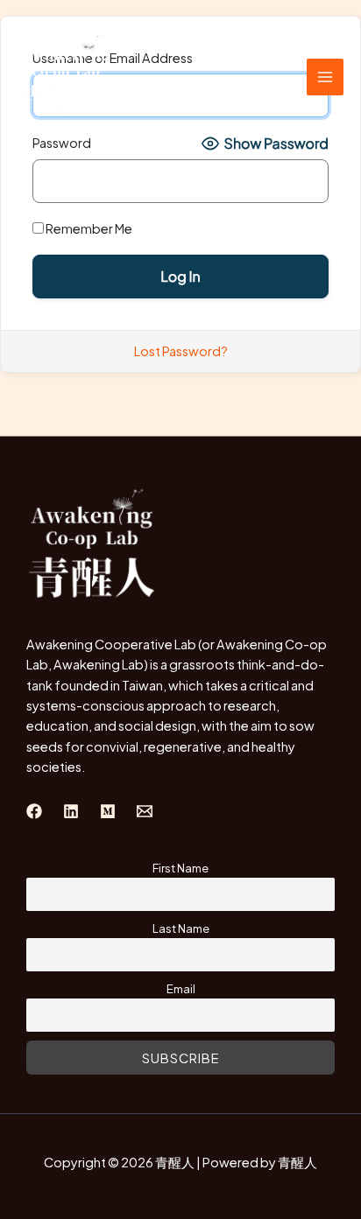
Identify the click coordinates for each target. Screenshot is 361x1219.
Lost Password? (181, 351)
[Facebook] (34, 811)
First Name (180, 867)
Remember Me (88, 228)
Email (180, 988)
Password (61, 143)
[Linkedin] (71, 811)
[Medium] (108, 811)
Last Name (180, 928)
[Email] (144, 811)
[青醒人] (66, 77)
